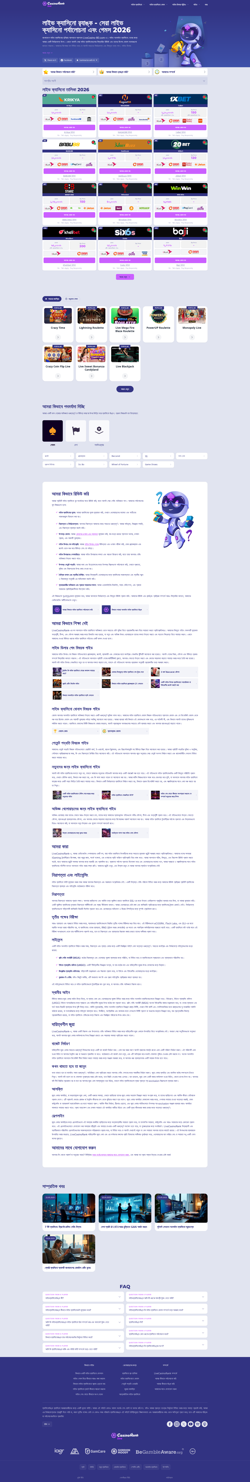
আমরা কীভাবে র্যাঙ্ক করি (165, 1383)
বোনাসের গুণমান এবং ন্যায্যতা (87, 534)
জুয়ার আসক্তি (129, 1389)
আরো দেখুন (123, 276)
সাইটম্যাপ (169, 1477)
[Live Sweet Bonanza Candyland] (91, 363)
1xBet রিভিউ (181, 132)
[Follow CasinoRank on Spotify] (198, 1424)
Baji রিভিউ (180, 265)
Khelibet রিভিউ (69, 265)
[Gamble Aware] (160, 1451)
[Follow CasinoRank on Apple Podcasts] (205, 1424)
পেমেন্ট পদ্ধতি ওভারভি (130, 1383)
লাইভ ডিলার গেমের (92, 544)
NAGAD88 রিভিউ (125, 132)
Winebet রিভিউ (125, 219)
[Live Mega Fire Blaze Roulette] (125, 324)
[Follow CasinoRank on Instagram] (177, 1424)
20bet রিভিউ (181, 175)
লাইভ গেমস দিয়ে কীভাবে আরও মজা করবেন (89, 1378)
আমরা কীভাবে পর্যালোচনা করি (165, 1378)
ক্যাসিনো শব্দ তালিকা (129, 1373)
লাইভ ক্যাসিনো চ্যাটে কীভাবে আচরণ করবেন (89, 1389)
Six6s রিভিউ (125, 265)
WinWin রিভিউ (181, 219)
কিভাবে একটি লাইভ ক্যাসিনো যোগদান (89, 1373)
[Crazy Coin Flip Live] (58, 363)
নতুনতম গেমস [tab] (73, 298)
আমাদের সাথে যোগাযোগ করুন (166, 1389)
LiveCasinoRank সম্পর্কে (165, 1373)
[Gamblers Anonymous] (74, 1451)
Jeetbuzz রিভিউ (124, 175)
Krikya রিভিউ (69, 132)
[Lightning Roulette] (91, 324)
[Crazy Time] (58, 324)
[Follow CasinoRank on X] (184, 1424)
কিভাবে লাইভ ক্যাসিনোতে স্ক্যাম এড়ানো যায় (89, 1383)
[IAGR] (59, 1451)
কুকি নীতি (80, 1477)
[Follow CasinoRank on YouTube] (191, 1424)
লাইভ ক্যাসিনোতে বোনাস (129, 1378)
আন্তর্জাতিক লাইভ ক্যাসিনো (129, 1394)
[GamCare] (95, 1451)
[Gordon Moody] (120, 1451)
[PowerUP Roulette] (158, 324)
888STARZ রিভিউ (69, 219)
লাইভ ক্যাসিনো (136, 4)
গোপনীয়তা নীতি (125, 1477)
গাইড (195, 4)
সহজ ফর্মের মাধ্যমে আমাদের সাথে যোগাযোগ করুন (110, 1154)
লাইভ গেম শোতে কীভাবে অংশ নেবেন (89, 1394)
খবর (206, 4)
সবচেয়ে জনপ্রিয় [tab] (53, 298)
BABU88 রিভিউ (69, 175)
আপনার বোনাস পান (69, 127)
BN (45, 1424)
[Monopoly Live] (192, 324)
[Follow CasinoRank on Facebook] (170, 1424)
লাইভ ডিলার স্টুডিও (179, 4)
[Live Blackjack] (125, 363)
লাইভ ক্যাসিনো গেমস (157, 4)
